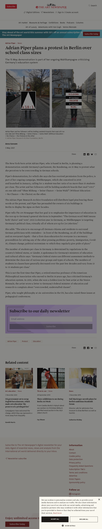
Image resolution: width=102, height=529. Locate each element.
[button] (69, 525)
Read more (57, 513)
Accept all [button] (55, 519)
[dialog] (70, 513)
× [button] (99, 500)
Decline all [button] (83, 519)
